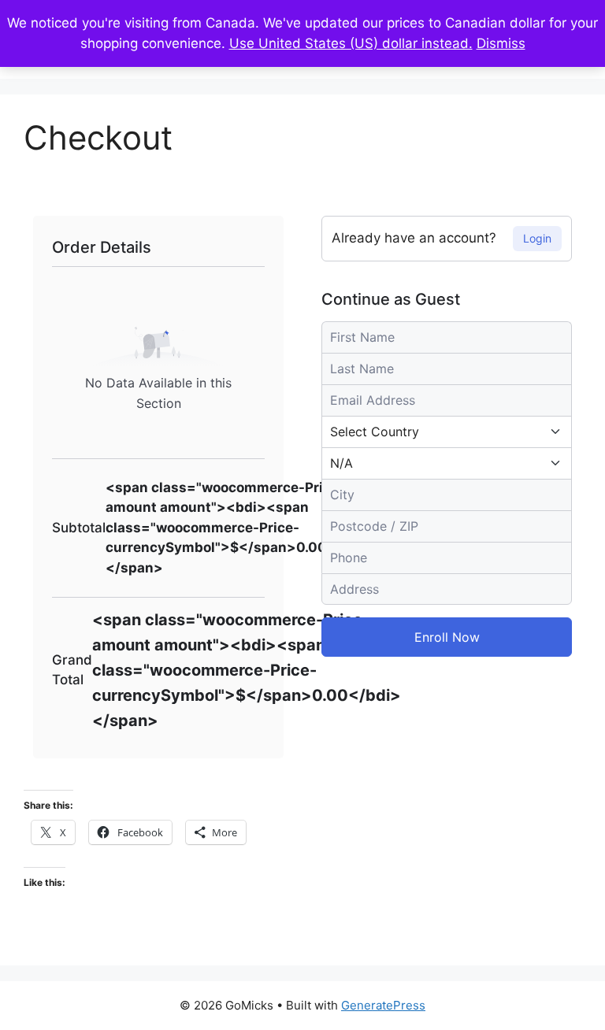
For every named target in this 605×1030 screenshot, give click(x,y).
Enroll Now (447, 637)
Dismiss (501, 43)
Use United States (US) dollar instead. (351, 43)
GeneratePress (383, 1005)
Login (537, 238)
